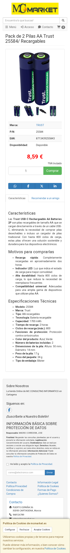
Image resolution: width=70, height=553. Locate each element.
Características (16, 198)
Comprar (52, 171)
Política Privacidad (16, 486)
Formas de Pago (47, 490)
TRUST (40, 125)
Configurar (10, 529)
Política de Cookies (55, 548)
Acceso (29, 27)
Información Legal (48, 482)
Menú (12, 27)
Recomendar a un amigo (45, 198)
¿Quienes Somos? (48, 493)
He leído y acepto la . (31, 464)
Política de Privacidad (22, 456)
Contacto (47, 27)
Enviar (50, 472)
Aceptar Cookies (42, 529)
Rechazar (24, 529)
